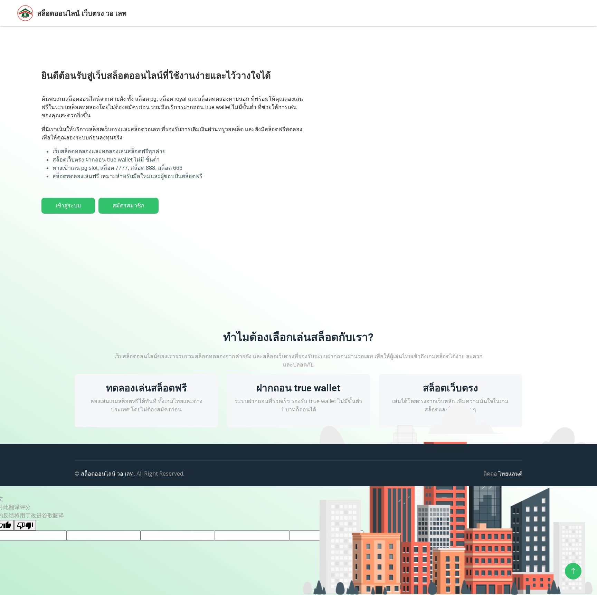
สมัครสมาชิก (128, 205)
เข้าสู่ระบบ (68, 205)
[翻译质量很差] (25, 525)
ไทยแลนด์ (510, 473)
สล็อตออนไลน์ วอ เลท (107, 473)
